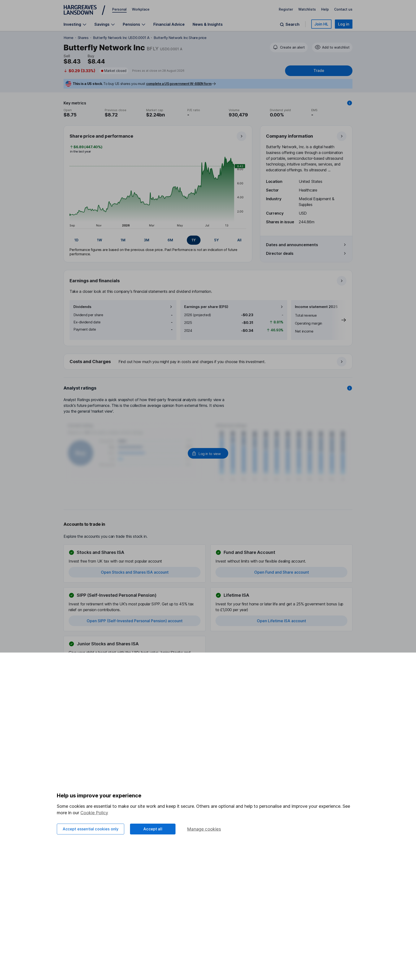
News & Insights (208, 24)
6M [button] (170, 240)
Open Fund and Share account (281, 572)
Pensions (131, 24)
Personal (119, 9)
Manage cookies (204, 829)
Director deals (279, 253)
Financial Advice (169, 24)
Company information (289, 136)
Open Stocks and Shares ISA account (135, 572)
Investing (72, 24)
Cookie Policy (94, 812)
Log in (343, 24)
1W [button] (99, 240)
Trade (318, 70)
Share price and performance (101, 136)
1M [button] (123, 240)
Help (325, 9)
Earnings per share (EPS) (206, 306)
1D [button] (76, 240)
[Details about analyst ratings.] (349, 388)
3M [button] (146, 240)
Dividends (82, 306)
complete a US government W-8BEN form (178, 84)
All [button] (239, 240)
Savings (102, 24)
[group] (158, 240)
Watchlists (307, 9)
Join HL (321, 24)
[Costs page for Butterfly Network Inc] (208, 362)
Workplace (141, 9)
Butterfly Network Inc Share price (180, 37)
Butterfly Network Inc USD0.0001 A (121, 37)
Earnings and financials (95, 280)
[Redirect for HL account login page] (208, 453)
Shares (83, 37)
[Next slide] (338, 320)
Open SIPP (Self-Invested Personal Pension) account (134, 620)
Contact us (343, 9)
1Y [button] (194, 240)
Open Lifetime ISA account (281, 620)
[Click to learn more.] (349, 103)
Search (292, 24)
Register (286, 9)
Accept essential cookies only (91, 829)
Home (68, 37)
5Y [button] (216, 240)
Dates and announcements (292, 244)
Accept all (152, 829)
